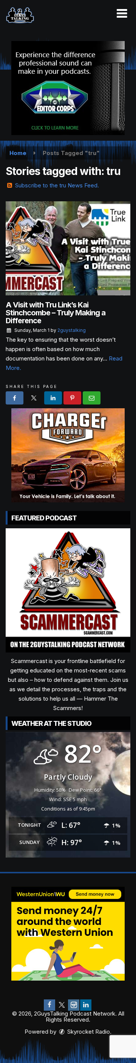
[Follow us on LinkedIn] (85, 1005)
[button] (121, 14)
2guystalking (71, 330)
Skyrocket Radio (88, 1031)
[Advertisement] (68, 88)
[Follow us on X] (61, 1005)
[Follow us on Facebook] (49, 1005)
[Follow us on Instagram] (73, 1005)
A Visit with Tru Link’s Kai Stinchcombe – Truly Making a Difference (55, 312)
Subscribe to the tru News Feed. (57, 185)
